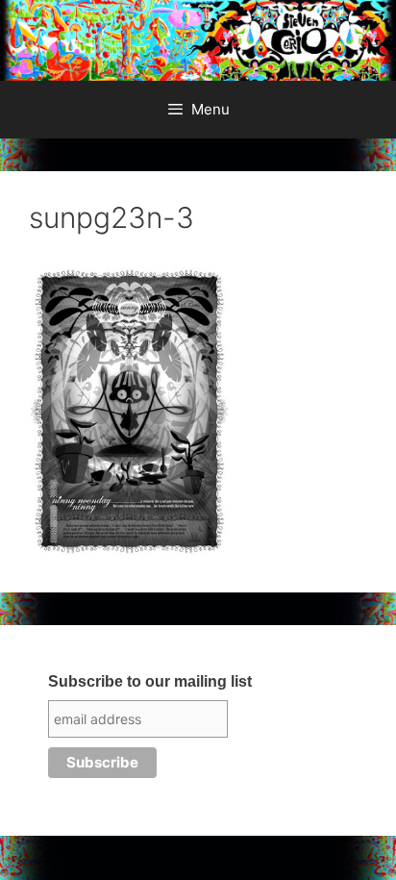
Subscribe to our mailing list (150, 681)
